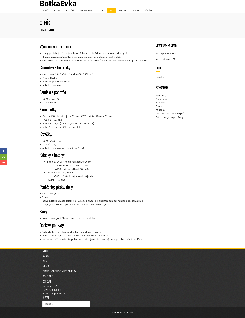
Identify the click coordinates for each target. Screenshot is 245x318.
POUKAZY (135, 10)
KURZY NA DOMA (86, 10)
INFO (101, 10)
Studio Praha (126, 312)
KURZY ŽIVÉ (69, 10)
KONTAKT (122, 10)
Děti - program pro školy (169, 117)
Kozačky (160, 109)
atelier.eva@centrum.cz (55, 293)
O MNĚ (45, 10)
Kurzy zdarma (163, 59)
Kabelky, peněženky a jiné (170, 113)
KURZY (45, 256)
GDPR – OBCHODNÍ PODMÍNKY (59, 271)
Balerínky (161, 95)
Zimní (159, 106)
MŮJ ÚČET (148, 10)
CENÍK (111, 10)
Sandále (160, 102)
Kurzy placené (164, 53)
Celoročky (161, 99)
